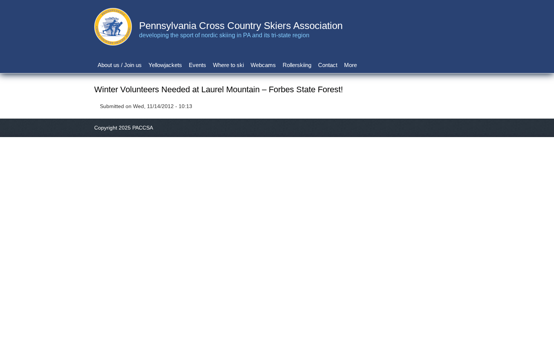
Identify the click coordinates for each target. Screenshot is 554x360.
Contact (327, 65)
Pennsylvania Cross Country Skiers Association (241, 25)
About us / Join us (120, 65)
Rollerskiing (297, 65)
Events (197, 65)
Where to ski (228, 65)
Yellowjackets (165, 65)
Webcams (263, 65)
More (350, 65)
